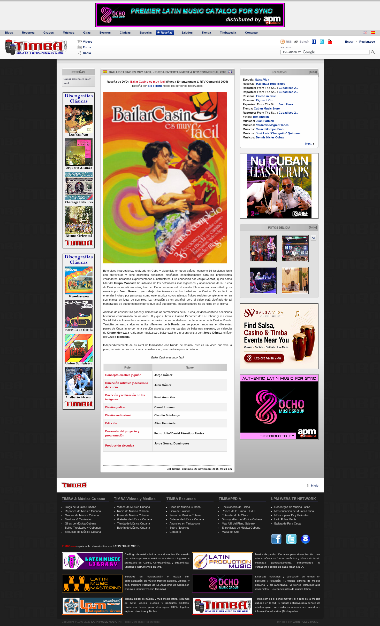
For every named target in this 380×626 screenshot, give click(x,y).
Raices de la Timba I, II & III (239, 511)
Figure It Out (264, 100)
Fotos (87, 47)
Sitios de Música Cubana (185, 506)
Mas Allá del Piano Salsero (238, 523)
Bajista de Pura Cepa (287, 523)
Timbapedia (228, 32)
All (313, 237)
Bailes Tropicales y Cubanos (83, 527)
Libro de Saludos (180, 511)
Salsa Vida (262, 79)
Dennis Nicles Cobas (270, 137)
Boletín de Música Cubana (133, 527)
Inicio (314, 485)
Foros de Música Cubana (185, 515)
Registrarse (367, 41)
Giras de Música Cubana (80, 523)
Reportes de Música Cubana (83, 511)
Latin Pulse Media (285, 519)
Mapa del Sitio (230, 531)
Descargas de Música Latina (292, 506)
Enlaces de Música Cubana (187, 519)
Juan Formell (265, 120)
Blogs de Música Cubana (80, 506)
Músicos (68, 32)
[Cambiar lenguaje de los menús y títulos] (373, 33)
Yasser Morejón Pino (270, 129)
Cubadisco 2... (288, 87)
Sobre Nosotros (179, 527)
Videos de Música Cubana (133, 506)
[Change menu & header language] (365, 33)
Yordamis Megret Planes (272, 125)
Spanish (105, 72)
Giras (86, 32)
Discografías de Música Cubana (242, 519)
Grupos (48, 32)
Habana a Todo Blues (270, 83)
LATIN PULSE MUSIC (104, 621)
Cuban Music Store (267, 108)
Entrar (349, 41)
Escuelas (146, 32)
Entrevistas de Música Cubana (241, 527)
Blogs (9, 32)
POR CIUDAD (286, 47)
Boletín (304, 41)
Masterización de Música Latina (294, 511)
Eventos (105, 32)
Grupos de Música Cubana (82, 515)
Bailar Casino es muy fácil (77, 80)
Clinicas (125, 32)
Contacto (251, 32)
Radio (87, 52)
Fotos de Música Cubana (133, 515)
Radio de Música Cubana (133, 511)
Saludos (187, 32)
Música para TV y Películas (291, 515)
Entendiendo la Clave (235, 515)
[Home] (74, 485)
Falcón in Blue (266, 96)
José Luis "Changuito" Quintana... (279, 133)
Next (308, 143)
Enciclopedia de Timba (236, 506)
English (230, 72)
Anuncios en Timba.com (185, 523)
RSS (289, 41)
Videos (87, 41)
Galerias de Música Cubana (134, 519)
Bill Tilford (155, 85)
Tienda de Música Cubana (133, 523)
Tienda (206, 32)
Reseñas (166, 32)
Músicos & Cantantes (78, 519)
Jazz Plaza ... (287, 104)
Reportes (28, 32)
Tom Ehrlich (261, 116)
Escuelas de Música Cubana (83, 531)
